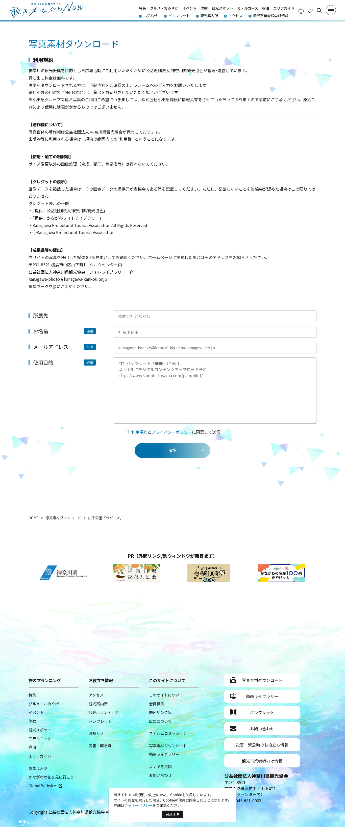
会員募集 (156, 703)
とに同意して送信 (175, 432)
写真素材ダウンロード (168, 745)
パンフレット (179, 15)
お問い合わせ (160, 775)
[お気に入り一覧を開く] (310, 11)
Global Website (42, 785)
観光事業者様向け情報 (270, 15)
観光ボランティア (104, 712)
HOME (34, 517)
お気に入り (38, 768)
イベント (189, 8)
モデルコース (247, 8)
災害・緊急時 (100, 745)
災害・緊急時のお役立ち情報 (262, 745)
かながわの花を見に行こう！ (53, 777)
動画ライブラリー (164, 754)
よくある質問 (160, 766)
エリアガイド (283, 8)
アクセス (235, 15)
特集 (142, 8)
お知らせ (150, 15)
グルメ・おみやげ (164, 8)
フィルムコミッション (168, 733)
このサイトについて (166, 694)
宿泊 (265, 8)
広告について (160, 721)
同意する (172, 814)
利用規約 (139, 432)
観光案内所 (209, 15)
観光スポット (222, 8)
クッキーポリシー (138, 805)
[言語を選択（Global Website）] (301, 11)
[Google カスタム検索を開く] (319, 10)
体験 (204, 8)
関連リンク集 (160, 712)
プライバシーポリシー (172, 432)
